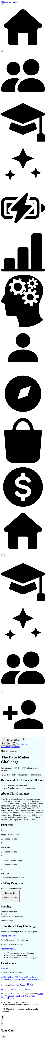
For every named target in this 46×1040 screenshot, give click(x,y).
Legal (21, 996)
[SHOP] (23, 464)
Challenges (15, 747)
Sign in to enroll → (8, 949)
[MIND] (23, 326)
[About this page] (22, 739)
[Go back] (3, 739)
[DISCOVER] (23, 49)
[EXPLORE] (23, 415)
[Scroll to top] (2, 1025)
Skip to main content (9, 2)
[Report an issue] (8, 743)
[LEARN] (23, 141)
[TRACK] (23, 273)
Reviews (11, 998)
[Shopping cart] (13, 743)
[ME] (23, 371)
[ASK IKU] (23, 185)
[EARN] (23, 508)
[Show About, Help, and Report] (2, 1022)
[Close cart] (3, 1037)
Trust (16, 996)
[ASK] (23, 645)
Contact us (9, 996)
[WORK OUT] (2, 52)
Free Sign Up (21, 744)
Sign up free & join (8, 936)
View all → (5, 968)
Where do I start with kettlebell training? (17, 989)
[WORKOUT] (3, 556)
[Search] (3, 743)
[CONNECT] (23, 97)
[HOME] (23, 552)
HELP (2, 1018)
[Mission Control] (23, 4)
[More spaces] (2, 691)
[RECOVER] (23, 229)
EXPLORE (5, 747)
